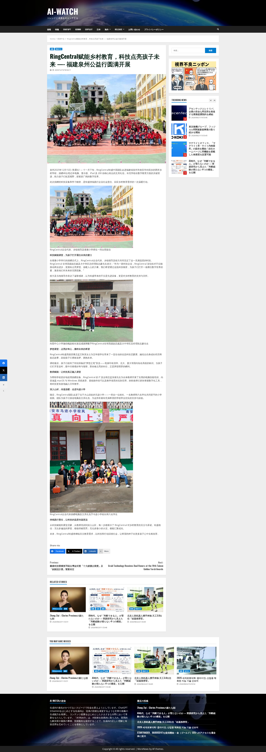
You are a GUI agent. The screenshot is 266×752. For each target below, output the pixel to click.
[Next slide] (214, 100)
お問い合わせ (134, 29)
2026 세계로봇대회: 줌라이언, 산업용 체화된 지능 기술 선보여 (196, 660)
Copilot (89, 29)
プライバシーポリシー (154, 29)
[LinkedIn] (3, 377)
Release (118, 29)
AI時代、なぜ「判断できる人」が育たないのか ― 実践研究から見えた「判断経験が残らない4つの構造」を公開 (106, 599)
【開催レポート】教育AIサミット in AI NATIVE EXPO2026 (179, 167)
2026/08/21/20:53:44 (199, 171)
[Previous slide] (210, 100)
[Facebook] (3, 363)
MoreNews (143, 748)
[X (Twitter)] (3, 370)
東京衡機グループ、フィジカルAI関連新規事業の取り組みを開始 (179, 113)
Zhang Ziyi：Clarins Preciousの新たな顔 (68, 599)
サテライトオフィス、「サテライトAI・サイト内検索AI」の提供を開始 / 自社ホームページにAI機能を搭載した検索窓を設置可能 (179, 131)
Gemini (78, 29)
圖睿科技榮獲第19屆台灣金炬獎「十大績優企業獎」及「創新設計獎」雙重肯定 (76, 566)
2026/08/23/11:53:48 (99, 627)
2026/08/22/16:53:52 (187, 684)
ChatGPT (67, 29)
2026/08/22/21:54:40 (138, 622)
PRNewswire (57, 609)
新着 (52, 49)
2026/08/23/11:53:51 (60, 622)
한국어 (187, 671)
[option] (194, 114)
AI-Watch (62, 11)
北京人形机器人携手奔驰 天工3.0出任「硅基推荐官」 (145, 599)
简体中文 (58, 49)
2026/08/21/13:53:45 (199, 117)
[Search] (218, 29)
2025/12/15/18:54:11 (63, 70)
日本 (99, 29)
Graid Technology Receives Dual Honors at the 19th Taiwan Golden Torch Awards (135, 566)
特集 (57, 29)
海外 (107, 29)
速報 (49, 29)
